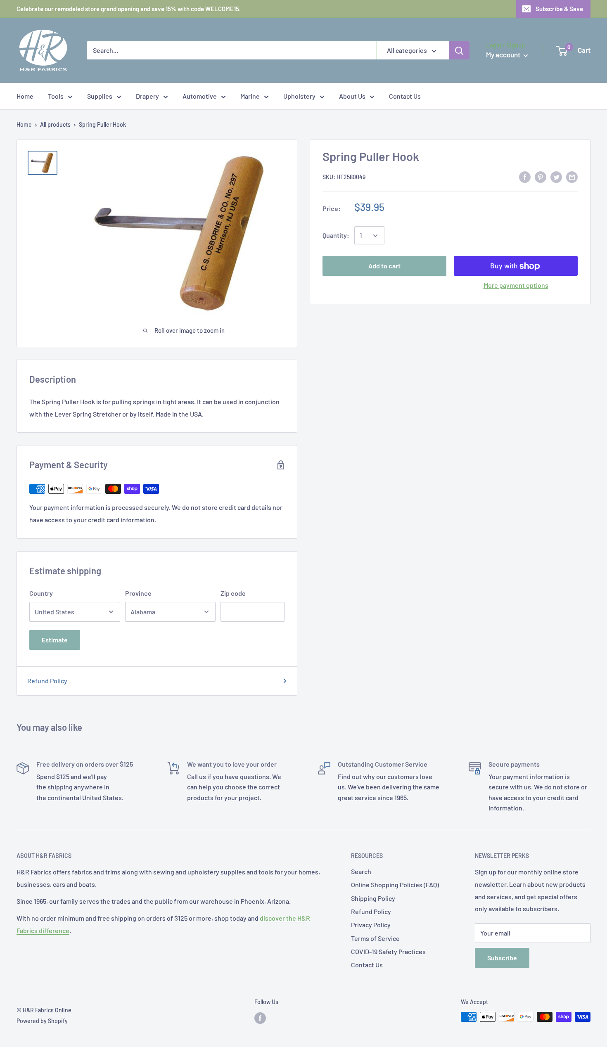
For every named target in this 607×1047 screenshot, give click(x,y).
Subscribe (502, 958)
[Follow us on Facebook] (260, 1017)
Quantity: (335, 235)
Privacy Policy (371, 925)
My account (504, 54)
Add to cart (384, 266)
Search (361, 871)
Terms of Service (375, 938)
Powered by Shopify (42, 1020)
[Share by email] (572, 176)
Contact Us (405, 96)
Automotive (200, 96)
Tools (56, 96)
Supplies (99, 96)
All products (55, 124)
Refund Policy (47, 681)
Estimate (55, 640)
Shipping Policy (373, 898)
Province (138, 593)
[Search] (459, 50)
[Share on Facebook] (525, 176)
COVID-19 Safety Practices (388, 951)
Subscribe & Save (559, 8)
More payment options (516, 285)
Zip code (233, 593)
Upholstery (299, 96)
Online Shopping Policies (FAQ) (395, 884)
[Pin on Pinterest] (540, 176)
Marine (250, 96)
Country (41, 593)
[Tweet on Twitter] (556, 176)
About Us (352, 96)
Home (25, 96)
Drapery (147, 96)
